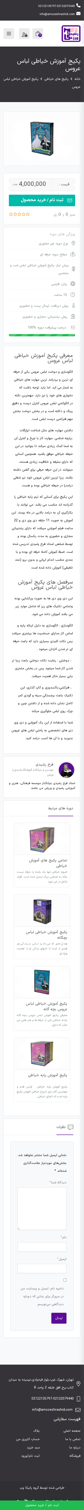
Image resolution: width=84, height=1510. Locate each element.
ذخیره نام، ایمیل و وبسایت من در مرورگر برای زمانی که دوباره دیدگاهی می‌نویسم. (42, 1296)
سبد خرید (33, 1447)
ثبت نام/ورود (30, 1456)
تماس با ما (72, 1439)
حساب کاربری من (28, 1439)
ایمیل (61, 1259)
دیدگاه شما (57, 1182)
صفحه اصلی (71, 1431)
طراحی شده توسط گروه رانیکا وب (42, 1487)
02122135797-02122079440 (56, 6)
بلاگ (36, 1431)
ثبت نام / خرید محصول (42, 200)
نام (63, 1237)
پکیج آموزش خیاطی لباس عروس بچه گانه (46, 1006)
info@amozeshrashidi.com (57, 14)
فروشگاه (75, 1456)
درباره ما (74, 1447)
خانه (77, 79)
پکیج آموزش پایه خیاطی (47, 1075)
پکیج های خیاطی (56, 79)
